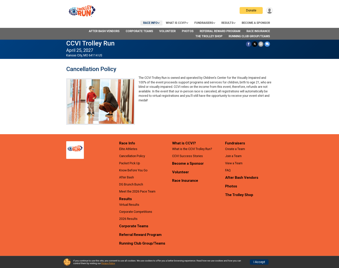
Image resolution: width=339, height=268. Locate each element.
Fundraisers (203, 23)
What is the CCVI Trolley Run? (192, 149)
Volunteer (167, 31)
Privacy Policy (108, 263)
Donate (251, 10)
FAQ (228, 170)
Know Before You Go (133, 170)
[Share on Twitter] (254, 44)
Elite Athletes (128, 149)
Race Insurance (258, 31)
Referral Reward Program (220, 31)
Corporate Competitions (135, 212)
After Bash (126, 177)
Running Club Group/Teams (249, 36)
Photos (188, 31)
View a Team (233, 163)
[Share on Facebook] (248, 44)
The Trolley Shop (208, 36)
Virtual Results (129, 204)
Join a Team (233, 156)
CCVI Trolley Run (90, 43)
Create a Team (235, 149)
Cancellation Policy (132, 156)
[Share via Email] (260, 44)
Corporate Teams (139, 31)
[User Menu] (269, 10)
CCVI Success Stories (187, 156)
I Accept (259, 262)
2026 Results (128, 219)
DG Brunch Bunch (131, 184)
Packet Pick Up (129, 163)
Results (227, 23)
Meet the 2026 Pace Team (137, 191)
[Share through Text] (267, 44)
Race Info (150, 23)
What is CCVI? (176, 23)
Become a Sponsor (256, 23)
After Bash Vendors (104, 31)
